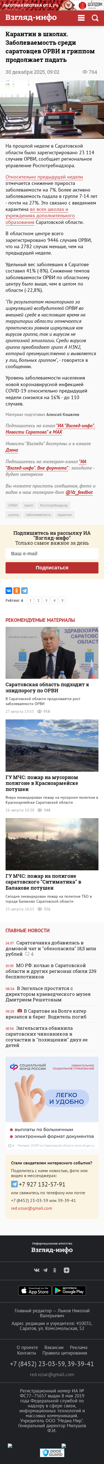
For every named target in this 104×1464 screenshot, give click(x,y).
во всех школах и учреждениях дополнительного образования (40, 215)
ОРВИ (12, 505)
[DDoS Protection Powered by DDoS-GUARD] (52, 1456)
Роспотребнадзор (54, 505)
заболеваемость (38, 514)
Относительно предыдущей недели (44, 177)
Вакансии (54, 1347)
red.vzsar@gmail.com (31, 1208)
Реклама (78, 1347)
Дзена (12, 450)
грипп (28, 505)
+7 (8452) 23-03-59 (29, 1200)
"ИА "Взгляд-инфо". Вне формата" (46, 464)
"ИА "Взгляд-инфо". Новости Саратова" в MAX (50, 428)
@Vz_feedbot (79, 492)
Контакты (26, 1353)
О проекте (27, 1347)
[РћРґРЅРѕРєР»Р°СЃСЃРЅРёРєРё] (16, 590)
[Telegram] (24, 590)
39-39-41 (67, 1200)
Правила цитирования (64, 1353)
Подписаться (52, 567)
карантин (65, 514)
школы (13, 514)
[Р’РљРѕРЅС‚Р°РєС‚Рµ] (9, 590)
